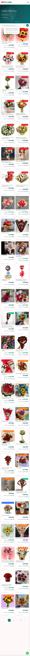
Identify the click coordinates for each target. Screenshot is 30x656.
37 (20, 620)
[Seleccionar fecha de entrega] (24, 25)
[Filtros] (27, 25)
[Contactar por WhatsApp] (27, 653)
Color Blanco (16, 21)
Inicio (12, 21)
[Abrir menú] (28, 2)
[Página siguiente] (24, 620)
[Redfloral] (6, 2)
